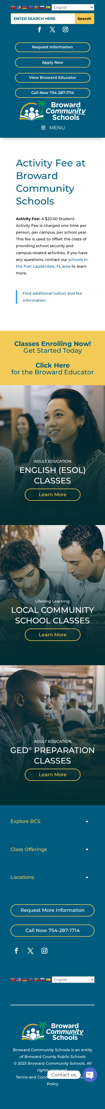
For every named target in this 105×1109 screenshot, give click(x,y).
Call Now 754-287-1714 (52, 92)
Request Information (52, 47)
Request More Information (52, 910)
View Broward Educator (52, 77)
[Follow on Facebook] (39, 29)
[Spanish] (48, 7)
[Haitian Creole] (30, 7)
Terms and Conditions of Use (44, 1077)
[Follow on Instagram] (65, 29)
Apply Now (52, 62)
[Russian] (42, 7)
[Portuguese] (36, 7)
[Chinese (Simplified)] (13, 7)
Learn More (52, 495)
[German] (24, 7)
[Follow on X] (52, 29)
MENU (57, 128)
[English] (19, 7)
